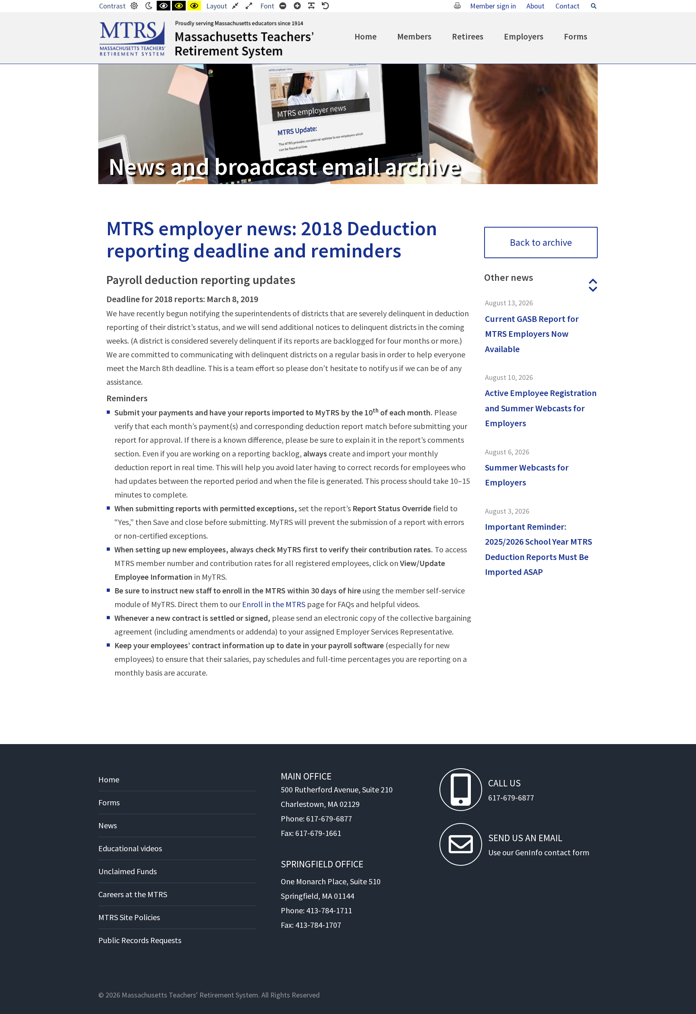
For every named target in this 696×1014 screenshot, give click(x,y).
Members (414, 36)
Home (365, 36)
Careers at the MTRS (132, 894)
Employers (523, 36)
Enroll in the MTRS (273, 604)
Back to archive (541, 242)
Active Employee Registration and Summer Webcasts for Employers (541, 408)
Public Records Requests (139, 940)
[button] (593, 281)
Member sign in (493, 5)
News (107, 825)
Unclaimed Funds (127, 871)
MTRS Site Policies (129, 917)
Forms (575, 36)
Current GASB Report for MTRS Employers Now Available (532, 334)
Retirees (467, 36)
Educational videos (130, 848)
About (535, 5)
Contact (567, 5)
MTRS (108, 24)
